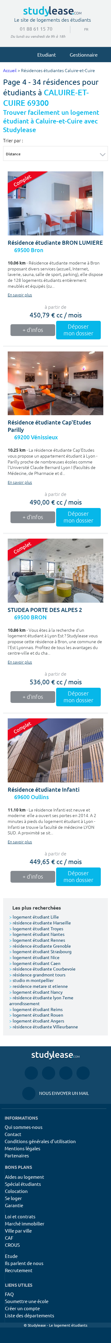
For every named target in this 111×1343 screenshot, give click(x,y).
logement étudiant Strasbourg (40, 951)
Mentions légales (22, 1148)
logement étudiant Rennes (37, 940)
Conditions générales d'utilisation (40, 1141)
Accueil (10, 70)
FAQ (9, 1294)
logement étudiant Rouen (36, 1015)
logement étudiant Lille (34, 916)
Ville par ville (18, 1230)
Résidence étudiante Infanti (44, 789)
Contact (13, 1134)
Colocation (16, 1191)
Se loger (13, 1198)
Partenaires (17, 1155)
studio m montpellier (31, 980)
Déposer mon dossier (78, 330)
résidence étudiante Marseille (40, 922)
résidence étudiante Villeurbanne (43, 1026)
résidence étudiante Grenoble (40, 946)
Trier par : (13, 140)
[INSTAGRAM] (48, 1072)
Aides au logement (24, 1177)
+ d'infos (33, 330)
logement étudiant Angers (36, 1020)
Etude (11, 1256)
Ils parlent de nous (24, 1263)
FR (81, 29)
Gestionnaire (84, 54)
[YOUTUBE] (65, 1072)
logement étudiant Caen (34, 963)
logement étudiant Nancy (36, 992)
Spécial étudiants (23, 1184)
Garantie (14, 1205)
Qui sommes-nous (24, 1127)
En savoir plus (20, 295)
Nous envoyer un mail (55, 1093)
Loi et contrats (20, 1216)
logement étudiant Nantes (36, 934)
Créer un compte (22, 1308)
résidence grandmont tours (37, 974)
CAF (9, 1238)
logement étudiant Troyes (36, 928)
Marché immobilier (24, 1223)
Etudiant (46, 54)
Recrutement (18, 1270)
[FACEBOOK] (31, 1072)
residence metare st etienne (38, 986)
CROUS (12, 1245)
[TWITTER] (83, 1072)
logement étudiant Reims (36, 1009)
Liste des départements (29, 1315)
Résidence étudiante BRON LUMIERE (55, 242)
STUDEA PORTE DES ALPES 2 (45, 609)
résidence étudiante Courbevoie (42, 968)
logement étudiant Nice (34, 957)
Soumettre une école (26, 1301)
